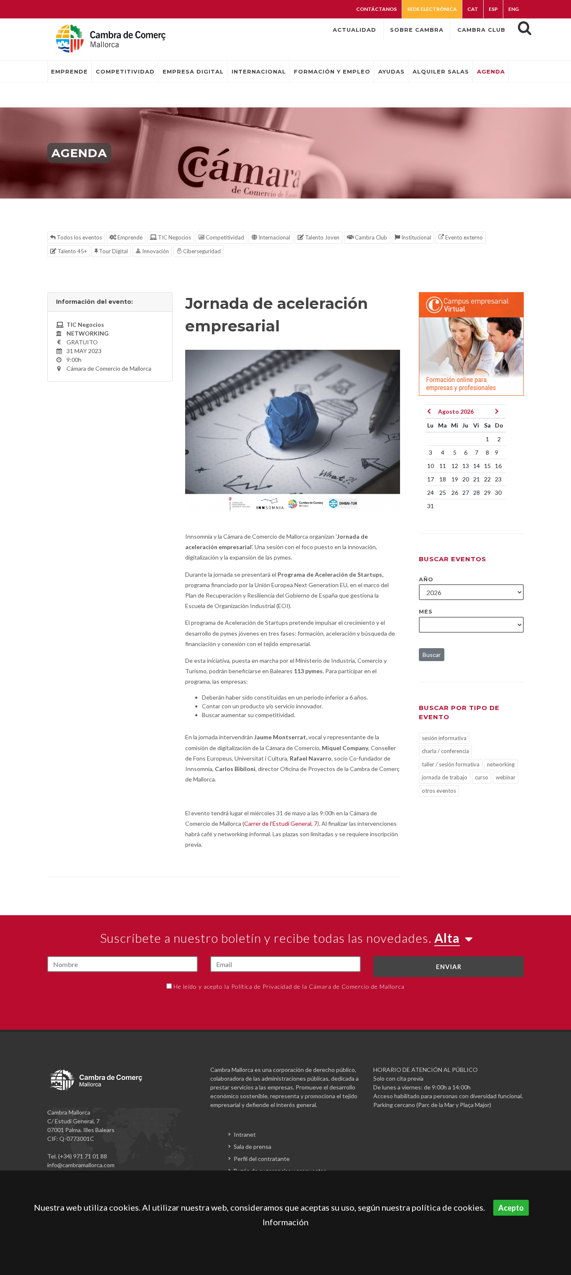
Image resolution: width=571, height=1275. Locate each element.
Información (285, 1222)
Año (426, 579)
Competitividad (224, 237)
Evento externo (463, 237)
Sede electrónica (432, 9)
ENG (513, 9)
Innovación (155, 251)
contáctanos (376, 9)
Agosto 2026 (456, 411)
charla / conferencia (445, 751)
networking (501, 764)
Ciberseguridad (201, 251)
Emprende (129, 237)
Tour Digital (113, 251)
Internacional (273, 237)
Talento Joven (321, 237)
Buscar (432, 654)
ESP (493, 9)
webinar (505, 777)
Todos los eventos (79, 237)
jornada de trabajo (444, 777)
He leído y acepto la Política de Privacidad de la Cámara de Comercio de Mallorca (289, 986)
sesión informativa (444, 738)
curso (481, 777)
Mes (426, 611)
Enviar (448, 966)
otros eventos (439, 790)
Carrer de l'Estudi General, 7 (280, 823)
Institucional (415, 237)
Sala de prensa (252, 1146)
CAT (472, 9)
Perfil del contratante (262, 1158)
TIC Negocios (174, 237)
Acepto (511, 1207)
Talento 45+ (71, 251)
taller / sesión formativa (450, 764)
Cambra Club (370, 237)
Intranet (245, 1134)
